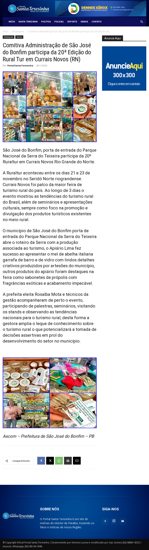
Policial (59, 21)
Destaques (18, 31)
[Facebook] (41, 461)
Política (46, 21)
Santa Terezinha (28, 21)
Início (12, 21)
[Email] (77, 461)
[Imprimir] (68, 461)
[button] (141, 22)
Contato (96, 21)
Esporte (72, 21)
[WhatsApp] (59, 461)
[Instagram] (114, 521)
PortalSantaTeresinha (20, 65)
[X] (50, 461)
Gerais (84, 21)
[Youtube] (123, 521)
